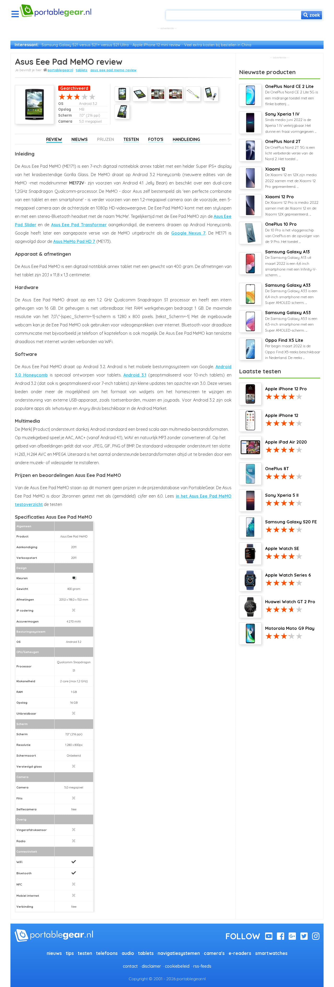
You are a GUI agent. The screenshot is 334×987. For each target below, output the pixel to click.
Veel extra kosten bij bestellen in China (217, 45)
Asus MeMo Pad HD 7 (74, 241)
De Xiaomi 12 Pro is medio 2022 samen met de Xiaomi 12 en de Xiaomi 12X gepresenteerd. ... (291, 205)
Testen (131, 139)
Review (54, 139)
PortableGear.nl (60, 70)
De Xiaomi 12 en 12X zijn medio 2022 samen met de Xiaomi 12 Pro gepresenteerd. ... (291, 177)
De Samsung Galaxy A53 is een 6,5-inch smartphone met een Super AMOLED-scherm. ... (291, 321)
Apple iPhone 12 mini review (156, 45)
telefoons (107, 953)
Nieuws (79, 139)
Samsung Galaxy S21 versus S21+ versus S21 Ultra (85, 45)
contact (130, 966)
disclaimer (151, 966)
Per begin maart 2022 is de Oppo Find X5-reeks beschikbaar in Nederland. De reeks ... (292, 349)
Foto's (155, 139)
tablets (81, 70)
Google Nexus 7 (188, 233)
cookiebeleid (177, 966)
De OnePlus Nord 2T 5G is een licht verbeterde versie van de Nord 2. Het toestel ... (290, 150)
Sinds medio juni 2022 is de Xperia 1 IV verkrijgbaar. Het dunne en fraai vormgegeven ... (290, 122)
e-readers (240, 953)
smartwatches (271, 953)
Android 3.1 (134, 375)
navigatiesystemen (179, 953)
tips (70, 953)
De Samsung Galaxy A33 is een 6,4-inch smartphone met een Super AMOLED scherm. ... (291, 294)
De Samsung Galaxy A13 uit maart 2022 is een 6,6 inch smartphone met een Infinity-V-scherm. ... (291, 263)
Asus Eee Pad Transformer (79, 224)
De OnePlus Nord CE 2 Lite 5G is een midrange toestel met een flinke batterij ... (291, 95)
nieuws (54, 953)
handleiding (186, 139)
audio (128, 953)
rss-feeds (202, 966)
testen (85, 953)
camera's (214, 953)
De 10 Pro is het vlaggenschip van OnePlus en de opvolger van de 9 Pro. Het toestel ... (292, 233)
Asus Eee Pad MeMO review (113, 70)
